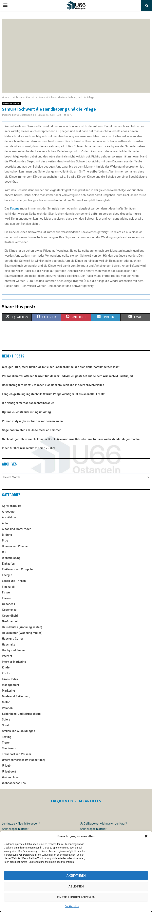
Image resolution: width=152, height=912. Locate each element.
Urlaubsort (9, 771)
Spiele (6, 719)
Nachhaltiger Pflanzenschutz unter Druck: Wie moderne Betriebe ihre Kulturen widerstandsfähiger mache (71, 439)
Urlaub (6, 765)
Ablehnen (76, 886)
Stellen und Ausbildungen (18, 731)
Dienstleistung (11, 557)
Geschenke (9, 609)
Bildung (7, 534)
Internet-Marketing (14, 661)
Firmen (6, 592)
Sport (5, 725)
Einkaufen (8, 563)
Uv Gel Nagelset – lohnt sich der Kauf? (103, 823)
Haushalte (8, 644)
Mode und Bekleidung (16, 696)
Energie (7, 575)
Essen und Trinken (14, 580)
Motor (6, 702)
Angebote (8, 511)
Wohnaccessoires (14, 783)
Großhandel (10, 621)
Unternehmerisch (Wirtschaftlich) (23, 759)
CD (4, 552)
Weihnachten (10, 777)
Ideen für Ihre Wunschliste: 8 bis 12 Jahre (28, 448)
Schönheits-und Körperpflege (21, 713)
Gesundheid (10, 615)
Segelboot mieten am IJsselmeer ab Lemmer (31, 430)
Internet (7, 656)
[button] (146, 836)
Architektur (9, 517)
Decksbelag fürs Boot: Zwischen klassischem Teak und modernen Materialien (53, 385)
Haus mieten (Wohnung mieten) (22, 632)
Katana (14, 208)
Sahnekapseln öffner (15, 828)
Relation (7, 708)
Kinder (6, 667)
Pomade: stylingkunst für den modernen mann (32, 421)
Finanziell (8, 586)
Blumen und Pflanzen (15, 546)
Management (10, 684)
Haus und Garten (13, 638)
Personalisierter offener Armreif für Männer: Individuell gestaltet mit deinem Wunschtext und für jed (67, 376)
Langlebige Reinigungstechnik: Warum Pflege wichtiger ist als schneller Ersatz (53, 394)
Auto (5, 523)
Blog (5, 540)
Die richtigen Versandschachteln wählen (28, 403)
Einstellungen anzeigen (76, 897)
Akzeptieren (76, 875)
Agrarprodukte (11, 505)
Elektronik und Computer (18, 569)
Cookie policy (72, 906)
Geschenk (8, 604)
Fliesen (6, 598)
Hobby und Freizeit (11, 103)
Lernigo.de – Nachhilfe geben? (21, 823)
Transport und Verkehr (16, 754)
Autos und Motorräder (16, 529)
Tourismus (9, 748)
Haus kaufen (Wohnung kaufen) (22, 627)
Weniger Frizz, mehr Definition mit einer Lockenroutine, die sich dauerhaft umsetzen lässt (61, 367)
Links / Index (10, 679)
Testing (6, 737)
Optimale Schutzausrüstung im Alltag (26, 412)
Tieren (6, 742)
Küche (6, 673)
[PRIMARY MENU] (5, 5)
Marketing (8, 690)
